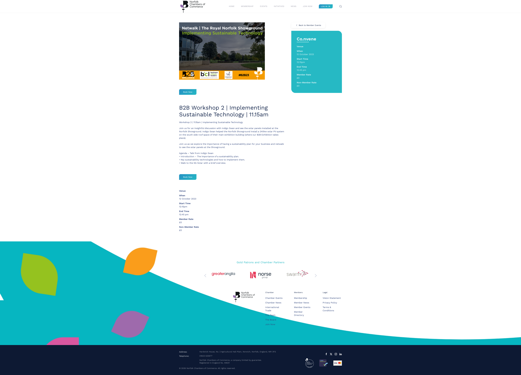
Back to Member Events (310, 25)
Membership (300, 298)
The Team (270, 315)
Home (231, 6)
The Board (270, 319)
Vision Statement (332, 298)
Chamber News (273, 302)
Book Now (187, 92)
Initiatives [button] (279, 6)
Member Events (302, 307)
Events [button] (263, 6)
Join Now (307, 6)
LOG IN (324, 6)
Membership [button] (247, 6)
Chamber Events (273, 298)
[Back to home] (192, 6)
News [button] (293, 6)
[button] (340, 6)
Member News (301, 302)
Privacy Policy (330, 302)
